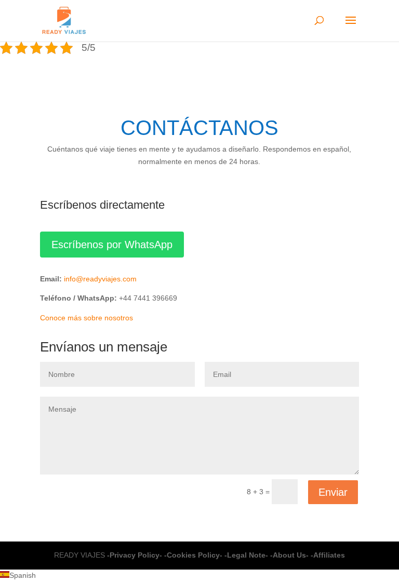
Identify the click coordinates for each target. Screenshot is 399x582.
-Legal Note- (246, 555)
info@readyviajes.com (100, 279)
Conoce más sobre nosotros (86, 318)
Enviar (333, 492)
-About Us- (289, 555)
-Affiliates (328, 555)
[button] (199, 576)
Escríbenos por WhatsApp (111, 244)
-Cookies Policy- (193, 555)
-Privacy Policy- (134, 555)
